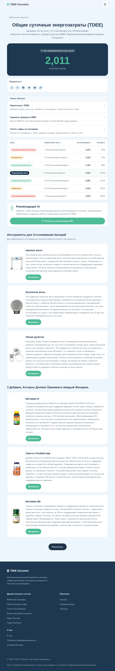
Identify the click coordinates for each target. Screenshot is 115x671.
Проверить (33, 277)
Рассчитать (57, 547)
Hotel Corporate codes (17, 604)
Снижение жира (67, 604)
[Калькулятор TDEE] (18, 4)
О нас (9, 636)
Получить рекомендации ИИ (59, 221)
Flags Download (14, 623)
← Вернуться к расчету (17, 17)
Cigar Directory (13, 618)
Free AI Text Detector (16, 609)
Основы (63, 599)
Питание (64, 609)
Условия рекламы (15, 645)
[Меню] (105, 4)
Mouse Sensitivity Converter (19, 613)
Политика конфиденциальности (21, 640)
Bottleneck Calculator (16, 599)
